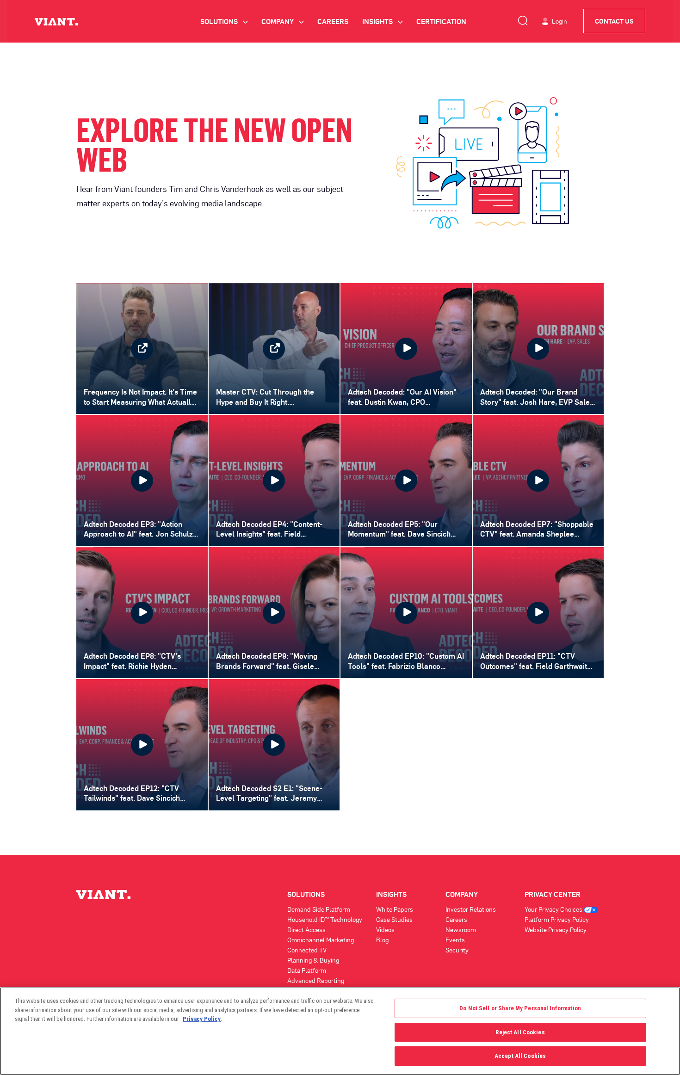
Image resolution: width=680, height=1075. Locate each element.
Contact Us (614, 21)
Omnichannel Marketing (320, 939)
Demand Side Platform (318, 909)
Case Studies (394, 919)
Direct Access (306, 929)
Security (457, 949)
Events (455, 939)
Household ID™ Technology (324, 919)
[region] (340, 1031)
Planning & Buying (313, 960)
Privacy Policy (202, 1018)
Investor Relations (470, 909)
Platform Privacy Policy (557, 919)
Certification (441, 21)
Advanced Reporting (315, 980)
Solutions (223, 21)
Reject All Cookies (519, 1032)
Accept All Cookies (520, 1055)
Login (559, 21)
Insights (382, 21)
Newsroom (460, 929)
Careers (332, 21)
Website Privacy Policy (556, 929)
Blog (382, 939)
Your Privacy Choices (554, 909)
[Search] (522, 18)
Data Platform (306, 970)
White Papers (394, 909)
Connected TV (307, 949)
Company (282, 21)
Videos (385, 929)
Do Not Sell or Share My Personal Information (520, 1008)
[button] (406, 349)
